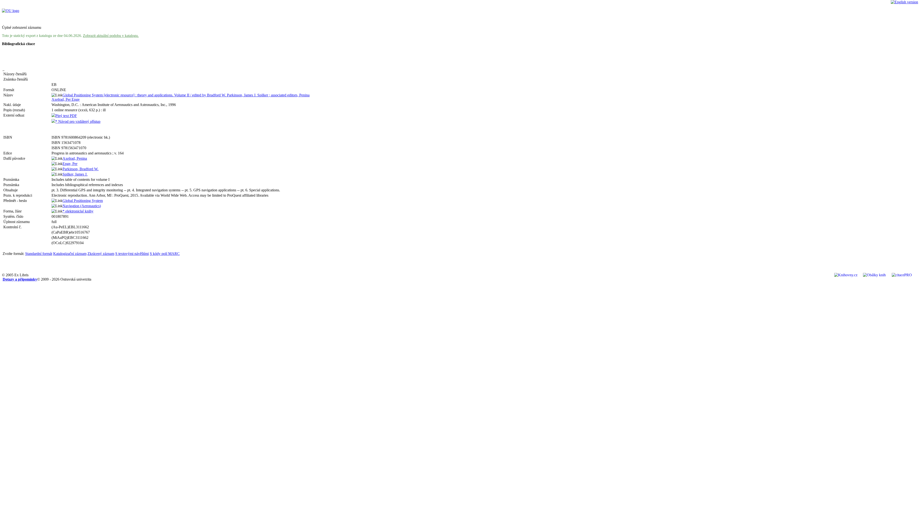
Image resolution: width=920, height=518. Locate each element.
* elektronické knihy (78, 211)
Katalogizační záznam (69, 254)
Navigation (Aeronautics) (82, 206)
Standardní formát (38, 254)
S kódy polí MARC (165, 254)
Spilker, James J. (75, 174)
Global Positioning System (83, 201)
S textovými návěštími (132, 254)
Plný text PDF (66, 116)
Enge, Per (70, 164)
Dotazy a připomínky (20, 279)
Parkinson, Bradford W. (80, 169)
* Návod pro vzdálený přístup (77, 121)
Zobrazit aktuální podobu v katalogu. (111, 36)
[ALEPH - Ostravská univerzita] (10, 11)
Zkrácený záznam (100, 254)
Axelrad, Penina (75, 158)
